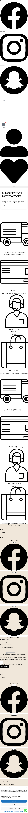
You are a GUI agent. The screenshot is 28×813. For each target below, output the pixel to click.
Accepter (14, 801)
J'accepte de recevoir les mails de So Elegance (12, 664)
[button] (26, 787)
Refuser (14, 804)
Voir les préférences (14, 808)
